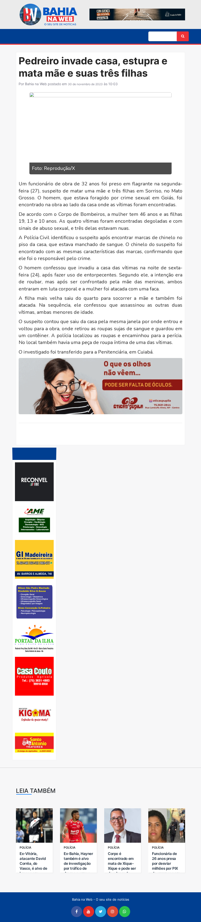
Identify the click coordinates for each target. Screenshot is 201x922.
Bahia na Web (36, 84)
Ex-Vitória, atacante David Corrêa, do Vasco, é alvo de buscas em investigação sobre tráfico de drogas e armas (33, 870)
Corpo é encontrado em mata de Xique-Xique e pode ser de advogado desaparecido (122, 866)
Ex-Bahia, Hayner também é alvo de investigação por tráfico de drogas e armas (78, 863)
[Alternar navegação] (18, 36)
